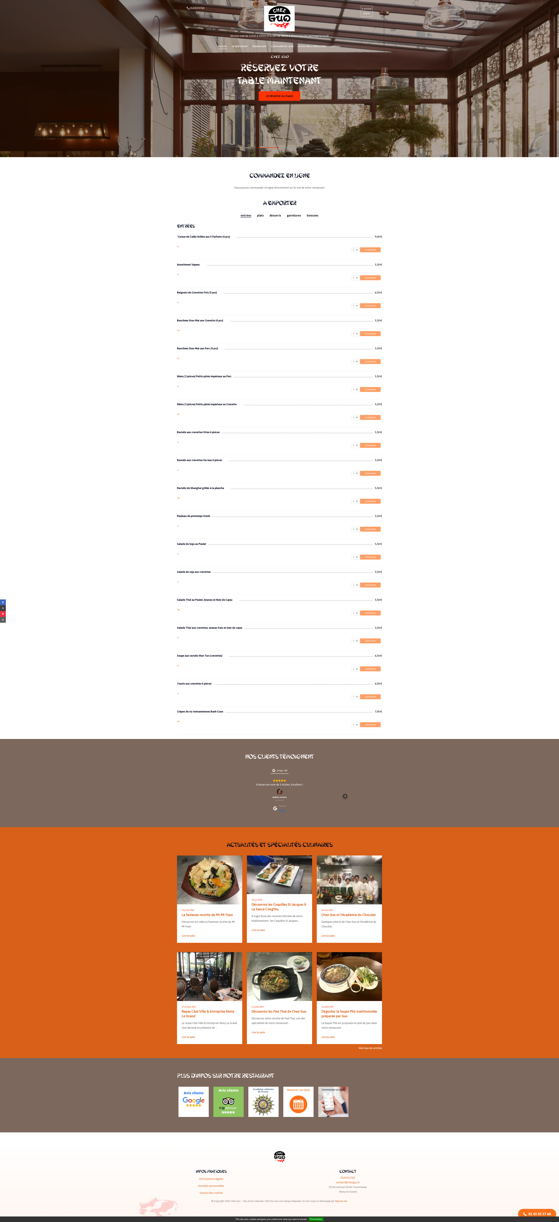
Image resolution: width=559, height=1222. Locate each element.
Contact (336, 46)
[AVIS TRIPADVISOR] (228, 1089)
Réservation (259, 46)
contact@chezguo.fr (348, 1182)
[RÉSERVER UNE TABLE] (298, 1089)
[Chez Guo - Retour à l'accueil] (279, 18)
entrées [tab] (246, 215)
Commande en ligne (282, 46)
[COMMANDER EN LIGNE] (333, 1089)
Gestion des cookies (211, 1192)
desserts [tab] (275, 215)
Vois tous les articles (370, 1048)
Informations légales (211, 1178)
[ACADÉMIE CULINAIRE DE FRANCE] (263, 1089)
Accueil (223, 46)
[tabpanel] (279, 478)
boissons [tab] (312, 215)
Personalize (316, 1219)
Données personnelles (211, 1185)
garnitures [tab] (294, 215)
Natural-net (341, 1201)
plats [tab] (260, 215)
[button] (214, 796)
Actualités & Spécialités (312, 46)
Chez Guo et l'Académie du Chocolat (348, 915)
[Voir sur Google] (279, 792)
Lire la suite (188, 936)
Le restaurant (240, 46)
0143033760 (197, 8)
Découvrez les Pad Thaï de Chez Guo (279, 1011)
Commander (370, 250)
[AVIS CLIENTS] (193, 1089)
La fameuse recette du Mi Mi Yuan (207, 915)
